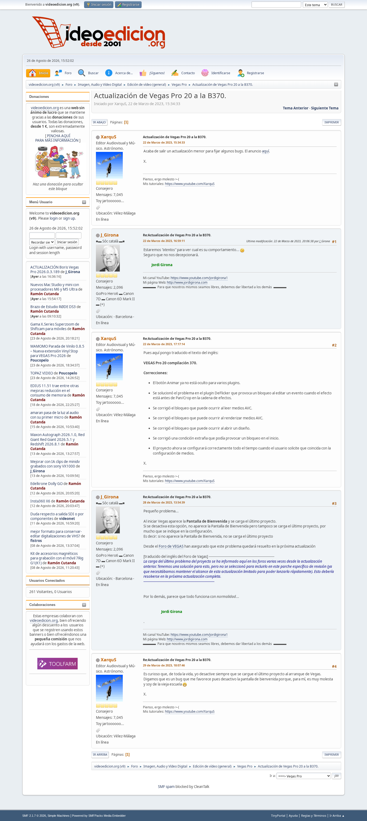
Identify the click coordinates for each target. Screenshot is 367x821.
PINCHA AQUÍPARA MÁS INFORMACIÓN (56, 138)
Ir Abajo (99, 122)
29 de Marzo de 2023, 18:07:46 (164, 665)
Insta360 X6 (40, 501)
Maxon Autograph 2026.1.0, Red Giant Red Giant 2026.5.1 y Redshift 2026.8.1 (57, 439)
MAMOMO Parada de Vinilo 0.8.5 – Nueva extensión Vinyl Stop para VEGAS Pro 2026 (57, 351)
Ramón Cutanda (44, 293)
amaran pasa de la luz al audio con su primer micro (54, 415)
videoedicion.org (45, 107)
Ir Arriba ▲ (337, 815)
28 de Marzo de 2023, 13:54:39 (164, 502)
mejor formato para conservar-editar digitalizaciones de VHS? (56, 533)
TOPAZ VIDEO (41, 373)
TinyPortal (278, 815)
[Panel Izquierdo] (336, 84)
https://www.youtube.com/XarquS (190, 183)
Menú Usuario (40, 202)
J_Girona (73, 271)
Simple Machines (59, 815)
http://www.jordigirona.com (187, 282)
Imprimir (332, 122)
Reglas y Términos (313, 815)
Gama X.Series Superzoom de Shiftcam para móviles (54, 326)
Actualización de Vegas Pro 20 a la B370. (174, 137)
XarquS (108, 137)
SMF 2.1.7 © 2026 (34, 815)
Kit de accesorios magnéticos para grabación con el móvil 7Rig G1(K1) (56, 558)
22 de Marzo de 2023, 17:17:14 (164, 344)
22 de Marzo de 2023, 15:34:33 (164, 142)
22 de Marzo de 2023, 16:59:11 (164, 241)
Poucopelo (39, 360)
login (54, 218)
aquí (265, 151)
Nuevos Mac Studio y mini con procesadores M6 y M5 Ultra (54, 287)
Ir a (272, 775)
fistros (36, 540)
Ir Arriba (100, 754)
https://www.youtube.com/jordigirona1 (199, 278)
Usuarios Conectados (47, 581)
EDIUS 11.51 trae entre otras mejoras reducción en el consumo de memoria (54, 390)
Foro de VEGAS (171, 546)
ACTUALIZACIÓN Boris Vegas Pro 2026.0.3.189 (54, 269)
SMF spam (166, 786)
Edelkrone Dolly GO (46, 483)
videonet (67, 518)
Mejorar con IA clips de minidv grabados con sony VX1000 (55, 464)
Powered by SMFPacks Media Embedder (99, 815)
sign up (69, 218)
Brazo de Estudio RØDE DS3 (53, 306)
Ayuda (293, 815)
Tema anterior (295, 108)
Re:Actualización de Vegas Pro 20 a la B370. (177, 235)
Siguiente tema (325, 108)
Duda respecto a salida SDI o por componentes (57, 516)
